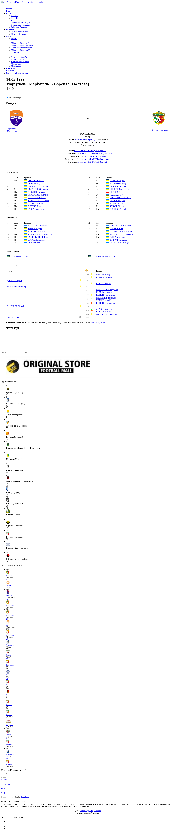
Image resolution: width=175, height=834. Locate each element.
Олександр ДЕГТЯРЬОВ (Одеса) (92, 162)
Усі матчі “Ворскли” (20, 43)
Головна (9, 9)
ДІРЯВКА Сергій (35, 183)
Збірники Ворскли (19, 27)
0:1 (7, 699)
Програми (10, 68)
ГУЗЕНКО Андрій (118, 186)
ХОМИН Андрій (117, 203)
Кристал (8, 675)
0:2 (7, 719)
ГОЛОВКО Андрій (118, 209)
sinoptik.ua (24, 797)
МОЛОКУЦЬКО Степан (38, 200)
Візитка (14, 16)
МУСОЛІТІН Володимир (121, 231)
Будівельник (10, 665)
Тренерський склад (19, 32)
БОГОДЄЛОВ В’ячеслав (120, 226)
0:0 (7, 599)
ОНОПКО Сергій (117, 200)
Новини (9, 11)
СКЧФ (8, 625)
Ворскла (9, 705)
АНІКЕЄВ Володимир (38, 186)
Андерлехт (9, 725)
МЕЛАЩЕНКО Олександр (121, 234)
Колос (8, 685)
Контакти (10, 71)
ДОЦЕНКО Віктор (118, 183)
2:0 (7, 619)
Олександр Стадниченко (17, 73)
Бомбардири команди (20, 25)
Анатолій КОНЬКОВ (105, 257)
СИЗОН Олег (34, 243)
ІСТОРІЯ (15, 18)
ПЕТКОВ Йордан (117, 192)
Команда (10, 29)
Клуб (8, 13)
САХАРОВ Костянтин (38, 195)
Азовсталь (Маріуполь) (85, 139)
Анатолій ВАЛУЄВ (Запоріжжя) (95, 159)
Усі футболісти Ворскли (21, 22)
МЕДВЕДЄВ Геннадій (119, 243)
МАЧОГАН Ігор (116, 195)
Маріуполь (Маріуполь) (12, 130)
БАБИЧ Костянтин (36, 209)
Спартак (8, 655)
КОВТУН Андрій (117, 181)
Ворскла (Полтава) (160, 130)
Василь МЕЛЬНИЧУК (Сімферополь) (90, 151)
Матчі (8, 36)
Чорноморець (10, 645)
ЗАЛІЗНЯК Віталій (36, 231)
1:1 (7, 579)
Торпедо (8, 585)
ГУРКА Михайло (117, 237)
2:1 (7, 639)
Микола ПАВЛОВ (22, 257)
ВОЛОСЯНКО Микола (38, 189)
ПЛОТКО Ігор (34, 206)
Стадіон (14, 20)
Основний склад (18, 34)
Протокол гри (15, 97)
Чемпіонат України (19, 57)
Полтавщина (16, 66)
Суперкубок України (20, 61)
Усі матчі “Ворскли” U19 (22, 48)
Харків (8, 735)
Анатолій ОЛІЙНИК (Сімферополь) (96, 153)
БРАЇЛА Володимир (37, 240)
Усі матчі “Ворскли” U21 (22, 45)
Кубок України (17, 59)
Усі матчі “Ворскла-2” (20, 50)
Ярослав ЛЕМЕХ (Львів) (95, 156)
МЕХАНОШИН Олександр (40, 234)
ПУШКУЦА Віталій (37, 203)
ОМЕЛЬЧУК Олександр (120, 198)
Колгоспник (10, 575)
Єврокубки (16, 64)
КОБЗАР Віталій (117, 206)
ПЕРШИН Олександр (119, 189)
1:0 (7, 758)
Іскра (7, 695)
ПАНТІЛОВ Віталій (37, 198)
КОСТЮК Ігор (116, 229)
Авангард (9, 595)
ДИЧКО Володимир (118, 240)
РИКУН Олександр (36, 192)
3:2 (7, 738)
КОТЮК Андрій (35, 229)
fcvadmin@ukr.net (98, 322)
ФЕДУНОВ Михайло (37, 226)
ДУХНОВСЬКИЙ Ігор (38, 237)
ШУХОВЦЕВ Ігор (36, 181)
